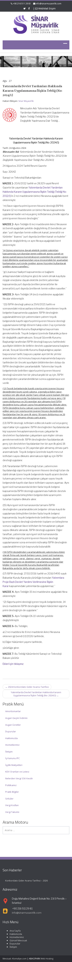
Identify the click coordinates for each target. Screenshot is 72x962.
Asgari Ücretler (13, 724)
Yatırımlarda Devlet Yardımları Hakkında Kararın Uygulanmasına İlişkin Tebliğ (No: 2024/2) (36, 694)
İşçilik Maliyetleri (13, 765)
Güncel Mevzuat (18, 940)
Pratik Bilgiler (12, 791)
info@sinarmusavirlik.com (48, 3)
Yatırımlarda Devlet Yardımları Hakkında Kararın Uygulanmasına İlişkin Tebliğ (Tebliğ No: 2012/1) (35, 191)
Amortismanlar (13, 711)
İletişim (9, 751)
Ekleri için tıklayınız (13, 663)
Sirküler (9, 798)
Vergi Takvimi (12, 812)
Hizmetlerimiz (12, 744)
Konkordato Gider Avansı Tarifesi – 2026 (26, 880)
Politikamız (11, 785)
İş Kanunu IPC (12, 758)
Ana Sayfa (15, 930)
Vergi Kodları (12, 805)
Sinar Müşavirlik (26, 101)
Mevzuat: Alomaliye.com (15, 958)
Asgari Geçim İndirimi (16, 718)
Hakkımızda (11, 738)
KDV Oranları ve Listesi (17, 771)
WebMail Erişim (47, 8)
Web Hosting (47, 958)
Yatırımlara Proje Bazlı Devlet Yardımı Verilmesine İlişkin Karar (33, 582)
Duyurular (10, 731)
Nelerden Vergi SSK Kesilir (19, 778)
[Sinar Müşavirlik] (36, 24)
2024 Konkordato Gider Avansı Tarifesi (27, 686)
